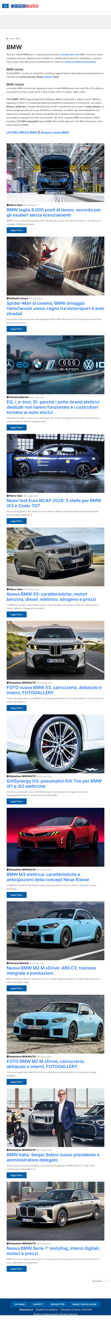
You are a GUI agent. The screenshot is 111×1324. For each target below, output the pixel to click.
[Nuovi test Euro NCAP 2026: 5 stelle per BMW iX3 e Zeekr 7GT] (55, 463)
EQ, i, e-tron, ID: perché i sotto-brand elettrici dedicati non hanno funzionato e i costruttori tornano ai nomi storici (53, 407)
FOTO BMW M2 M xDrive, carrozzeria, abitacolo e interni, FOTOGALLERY (46, 1064)
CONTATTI (38, 1304)
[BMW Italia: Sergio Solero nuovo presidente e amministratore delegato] (55, 1117)
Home (11, 38)
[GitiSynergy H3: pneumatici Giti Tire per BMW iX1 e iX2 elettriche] (55, 743)
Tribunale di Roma (70, 1309)
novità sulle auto (70, 54)
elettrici (48, 76)
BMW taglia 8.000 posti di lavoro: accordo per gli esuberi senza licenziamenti (54, 212)
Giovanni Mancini (19, 397)
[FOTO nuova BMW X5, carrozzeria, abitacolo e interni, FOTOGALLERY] (55, 650)
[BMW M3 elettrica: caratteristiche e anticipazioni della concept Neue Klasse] (55, 837)
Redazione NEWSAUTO (22, 682)
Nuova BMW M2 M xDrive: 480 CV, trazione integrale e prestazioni (51, 970)
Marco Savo (16, 205)
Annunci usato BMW (55, 132)
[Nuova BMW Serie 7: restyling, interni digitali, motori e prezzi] (55, 1211)
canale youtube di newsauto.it (80, 61)
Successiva (97, 1281)
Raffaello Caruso (18, 298)
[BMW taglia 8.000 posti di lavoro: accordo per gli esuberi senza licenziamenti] (55, 172)
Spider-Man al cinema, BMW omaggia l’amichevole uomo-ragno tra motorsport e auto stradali (55, 308)
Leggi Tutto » (16, 230)
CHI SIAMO (19, 1304)
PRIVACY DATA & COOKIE (84, 1304)
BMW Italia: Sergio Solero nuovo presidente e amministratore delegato (53, 1157)
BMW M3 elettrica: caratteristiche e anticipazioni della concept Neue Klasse (48, 877)
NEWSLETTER (57, 1304)
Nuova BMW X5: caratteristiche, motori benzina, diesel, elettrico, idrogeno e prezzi (51, 596)
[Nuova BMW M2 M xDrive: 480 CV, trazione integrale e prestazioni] (55, 930)
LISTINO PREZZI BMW (22, 132)
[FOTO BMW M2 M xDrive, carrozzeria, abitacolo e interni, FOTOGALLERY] (55, 1024)
